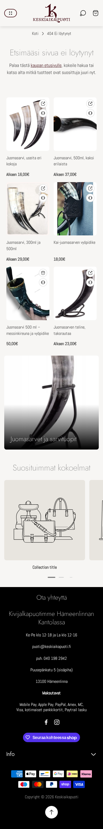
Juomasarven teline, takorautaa (69, 330)
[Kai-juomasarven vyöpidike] (75, 209)
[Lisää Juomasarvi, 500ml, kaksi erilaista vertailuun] (90, 113)
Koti (35, 33)
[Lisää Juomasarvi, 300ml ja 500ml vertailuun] (43, 198)
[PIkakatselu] (43, 103)
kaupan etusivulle (46, 65)
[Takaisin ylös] (51, 812)
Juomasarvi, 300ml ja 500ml (23, 245)
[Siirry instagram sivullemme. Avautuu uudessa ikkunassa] (57, 722)
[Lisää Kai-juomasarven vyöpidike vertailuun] (90, 198)
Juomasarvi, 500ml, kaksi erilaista (74, 161)
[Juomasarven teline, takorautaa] (75, 293)
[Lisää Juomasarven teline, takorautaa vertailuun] (90, 282)
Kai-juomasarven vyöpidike (74, 242)
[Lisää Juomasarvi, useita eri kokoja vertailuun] (43, 113)
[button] (51, 577)
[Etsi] (83, 13)
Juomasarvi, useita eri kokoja (23, 161)
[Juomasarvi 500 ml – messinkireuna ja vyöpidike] (27, 293)
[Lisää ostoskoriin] (43, 273)
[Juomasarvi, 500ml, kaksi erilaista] (75, 124)
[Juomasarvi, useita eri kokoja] (27, 124)
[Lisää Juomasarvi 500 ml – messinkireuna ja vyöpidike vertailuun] (43, 282)
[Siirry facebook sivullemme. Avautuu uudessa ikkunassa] (46, 722)
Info (10, 754)
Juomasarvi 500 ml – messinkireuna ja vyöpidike (27, 330)
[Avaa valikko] (10, 13)
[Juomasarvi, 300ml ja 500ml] (27, 209)
